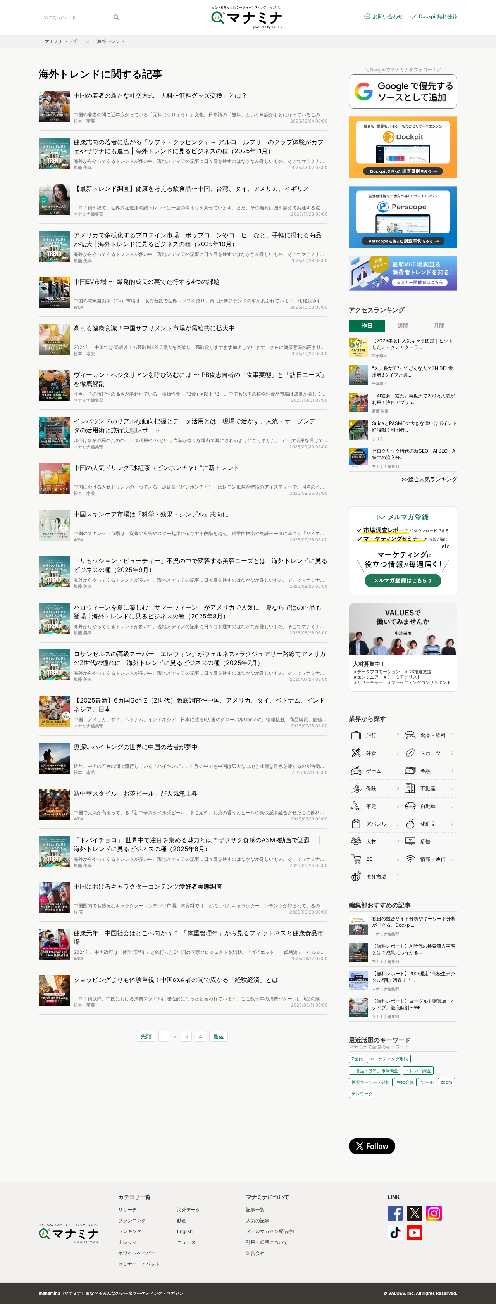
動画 (181, 1220)
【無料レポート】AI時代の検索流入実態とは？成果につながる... (413, 949)
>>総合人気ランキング (429, 479)
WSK (79, 307)
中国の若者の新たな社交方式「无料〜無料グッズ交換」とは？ (160, 95)
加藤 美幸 (83, 167)
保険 (371, 788)
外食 (371, 753)
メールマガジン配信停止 (271, 1231)
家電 (371, 806)
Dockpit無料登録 (438, 16)
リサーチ (127, 1209)
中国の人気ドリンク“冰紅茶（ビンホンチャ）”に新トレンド (156, 468)
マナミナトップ (61, 41)
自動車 (428, 806)
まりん (378, 438)
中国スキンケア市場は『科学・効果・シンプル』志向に (151, 514)
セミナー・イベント (139, 1264)
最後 (218, 1036)
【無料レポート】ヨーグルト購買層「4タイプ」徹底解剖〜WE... (413, 1004)
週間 (403, 325)
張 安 (78, 912)
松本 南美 (84, 121)
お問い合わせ (388, 16)
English (185, 1231)
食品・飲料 (433, 735)
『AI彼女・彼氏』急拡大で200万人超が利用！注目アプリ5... (413, 399)
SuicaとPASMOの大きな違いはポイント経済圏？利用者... (414, 426)
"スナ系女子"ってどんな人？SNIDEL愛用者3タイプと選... (412, 371)
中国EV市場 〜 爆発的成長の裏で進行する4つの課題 (147, 281)
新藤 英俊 (380, 411)
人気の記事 (257, 1220)
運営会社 (255, 1253)
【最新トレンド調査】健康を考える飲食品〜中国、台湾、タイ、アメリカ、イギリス (191, 188)
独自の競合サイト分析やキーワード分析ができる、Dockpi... (414, 921)
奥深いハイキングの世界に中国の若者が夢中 (136, 747)
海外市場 (376, 877)
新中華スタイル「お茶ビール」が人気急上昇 (136, 793)
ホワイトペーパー (136, 1253)
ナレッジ (127, 1242)
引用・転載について (267, 1242)
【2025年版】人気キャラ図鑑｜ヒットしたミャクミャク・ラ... (412, 344)
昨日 (367, 325)
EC (369, 859)
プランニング (132, 1220)
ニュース (186, 1242)
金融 (425, 771)
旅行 (371, 735)
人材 (371, 841)
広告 (425, 841)
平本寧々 (380, 356)
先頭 (146, 1036)
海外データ (188, 1209)
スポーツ (430, 753)
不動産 (428, 788)
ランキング (129, 1231)
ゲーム (373, 771)
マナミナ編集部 (88, 214)
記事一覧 (255, 1209)
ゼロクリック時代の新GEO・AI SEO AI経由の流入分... (414, 454)
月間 (439, 325)
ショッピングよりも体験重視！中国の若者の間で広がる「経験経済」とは (176, 979)
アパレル (376, 823)
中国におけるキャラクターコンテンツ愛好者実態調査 (148, 886)
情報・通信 (433, 859)
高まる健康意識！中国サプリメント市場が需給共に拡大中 (154, 328)
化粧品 (428, 823)
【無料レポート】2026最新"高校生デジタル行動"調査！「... (413, 977)
